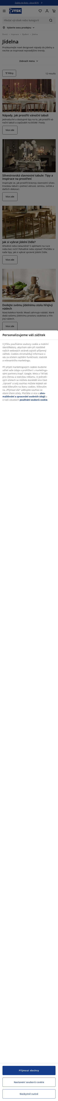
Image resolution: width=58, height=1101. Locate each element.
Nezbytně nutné (29, 1093)
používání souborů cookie (33, 399)
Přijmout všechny (29, 1070)
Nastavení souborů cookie (29, 1082)
